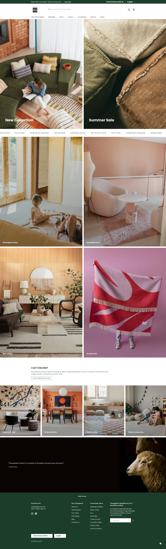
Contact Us (75, 522)
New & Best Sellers (37, 17)
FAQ (91, 513)
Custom (70, 17)
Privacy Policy (95, 525)
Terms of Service (96, 529)
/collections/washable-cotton (10, 138)
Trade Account (95, 519)
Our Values (75, 513)
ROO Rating (75, 516)
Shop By (93, 17)
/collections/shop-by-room (51, 386)
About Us (75, 507)
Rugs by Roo (38, 541)
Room (62, 17)
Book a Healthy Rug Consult (41, 378)
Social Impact (76, 510)
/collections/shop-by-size (93, 386)
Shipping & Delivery (96, 507)
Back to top (82, 496)
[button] (134, 9)
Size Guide (93, 516)
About (102, 17)
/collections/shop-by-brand (10, 386)
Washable (51, 17)
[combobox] (83, 9)
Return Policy (94, 510)
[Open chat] (160, 543)
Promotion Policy (96, 522)
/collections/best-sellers (8, 249)
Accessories (82, 17)
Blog (73, 519)
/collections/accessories (133, 386)
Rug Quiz (68, 2)
